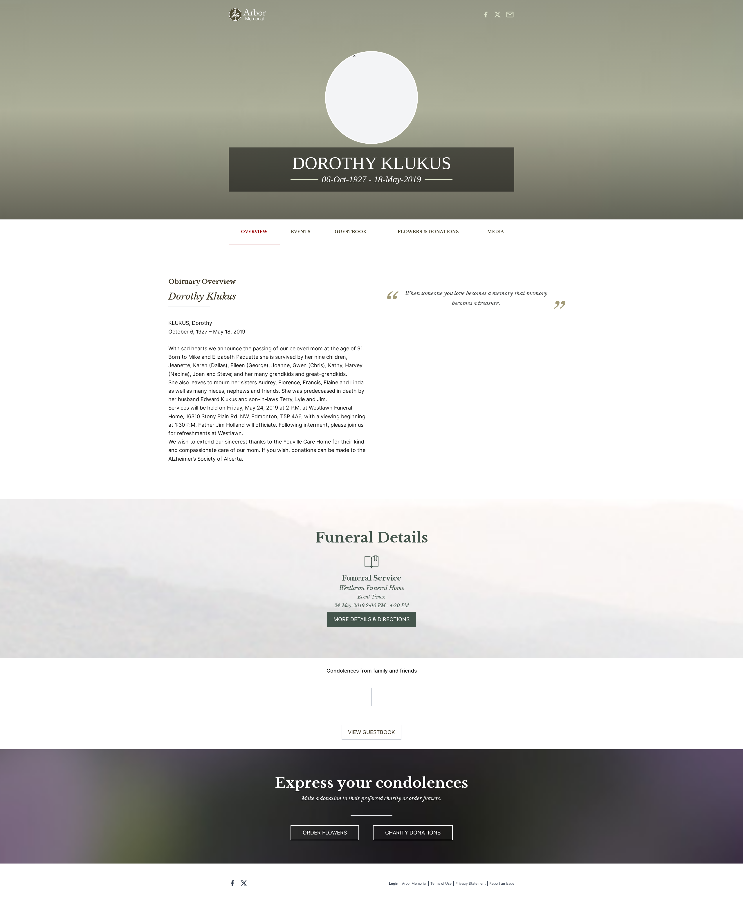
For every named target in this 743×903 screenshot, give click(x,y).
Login (393, 883)
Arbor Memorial (414, 883)
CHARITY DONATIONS (413, 833)
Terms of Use (441, 883)
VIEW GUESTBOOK (371, 732)
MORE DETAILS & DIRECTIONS (371, 619)
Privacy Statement (470, 883)
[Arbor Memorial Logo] (247, 14)
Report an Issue (501, 883)
